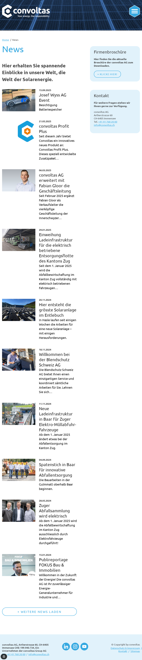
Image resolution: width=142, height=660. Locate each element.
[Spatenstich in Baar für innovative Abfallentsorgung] (18, 470)
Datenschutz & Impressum (125, 648)
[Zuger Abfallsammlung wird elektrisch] (18, 511)
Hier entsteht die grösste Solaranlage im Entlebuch (57, 310)
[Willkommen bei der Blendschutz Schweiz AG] (18, 360)
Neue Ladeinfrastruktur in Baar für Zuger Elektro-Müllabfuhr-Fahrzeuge (57, 419)
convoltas (134, 644)
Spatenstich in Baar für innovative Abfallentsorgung (57, 469)
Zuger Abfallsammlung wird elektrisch (54, 510)
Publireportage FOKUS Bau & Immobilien (53, 565)
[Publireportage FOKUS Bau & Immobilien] (18, 565)
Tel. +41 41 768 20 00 (13, 654)
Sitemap (135, 651)
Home (5, 39)
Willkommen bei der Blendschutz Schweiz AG (54, 359)
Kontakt (122, 651)
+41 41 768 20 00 (107, 121)
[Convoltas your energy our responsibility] (26, 7)
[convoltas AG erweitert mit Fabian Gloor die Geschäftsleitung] (18, 180)
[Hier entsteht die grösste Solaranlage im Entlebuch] (18, 310)
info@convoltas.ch (104, 124)
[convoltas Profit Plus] (18, 131)
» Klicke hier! (107, 74)
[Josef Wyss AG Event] (18, 100)
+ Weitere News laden (39, 611)
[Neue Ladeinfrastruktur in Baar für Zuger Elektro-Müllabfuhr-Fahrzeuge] (18, 414)
